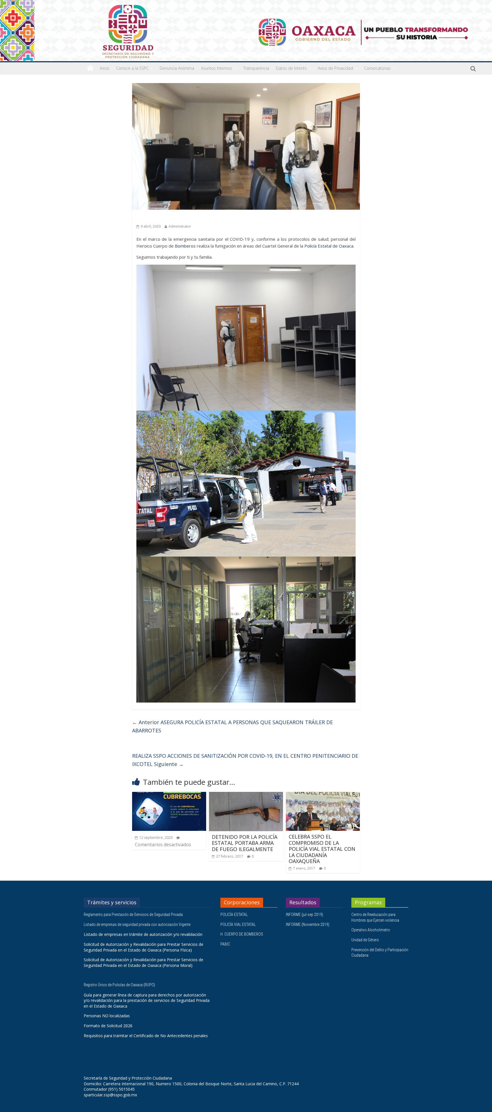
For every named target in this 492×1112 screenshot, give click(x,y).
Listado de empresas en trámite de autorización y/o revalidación (143, 934)
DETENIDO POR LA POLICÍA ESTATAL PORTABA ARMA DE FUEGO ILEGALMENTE (244, 842)
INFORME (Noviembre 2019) (307, 924)
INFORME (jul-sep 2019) (304, 914)
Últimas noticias (152, 217)
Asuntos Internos (216, 68)
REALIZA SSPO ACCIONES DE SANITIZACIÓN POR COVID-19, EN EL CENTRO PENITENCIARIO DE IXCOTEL (245, 759)
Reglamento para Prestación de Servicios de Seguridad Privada (134, 914)
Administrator (180, 226)
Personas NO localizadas (107, 1015)
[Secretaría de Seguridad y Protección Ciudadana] (90, 68)
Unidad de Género (365, 940)
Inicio (104, 68)
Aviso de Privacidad (335, 68)
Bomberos (185, 246)
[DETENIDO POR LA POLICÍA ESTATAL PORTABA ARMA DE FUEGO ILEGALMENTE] (246, 795)
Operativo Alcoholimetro (370, 930)
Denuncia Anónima (177, 68)
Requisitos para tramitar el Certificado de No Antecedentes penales (146, 1035)
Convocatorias (377, 68)
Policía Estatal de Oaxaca (328, 246)
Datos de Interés (291, 68)
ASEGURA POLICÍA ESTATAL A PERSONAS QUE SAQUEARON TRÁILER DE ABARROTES (232, 726)
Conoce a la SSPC (132, 68)
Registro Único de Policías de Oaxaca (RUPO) (120, 985)
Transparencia (256, 68)
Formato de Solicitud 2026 (108, 1025)
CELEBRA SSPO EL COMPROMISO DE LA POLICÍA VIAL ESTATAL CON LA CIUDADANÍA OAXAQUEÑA (322, 848)
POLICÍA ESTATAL (234, 914)
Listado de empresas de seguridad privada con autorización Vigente (137, 924)
